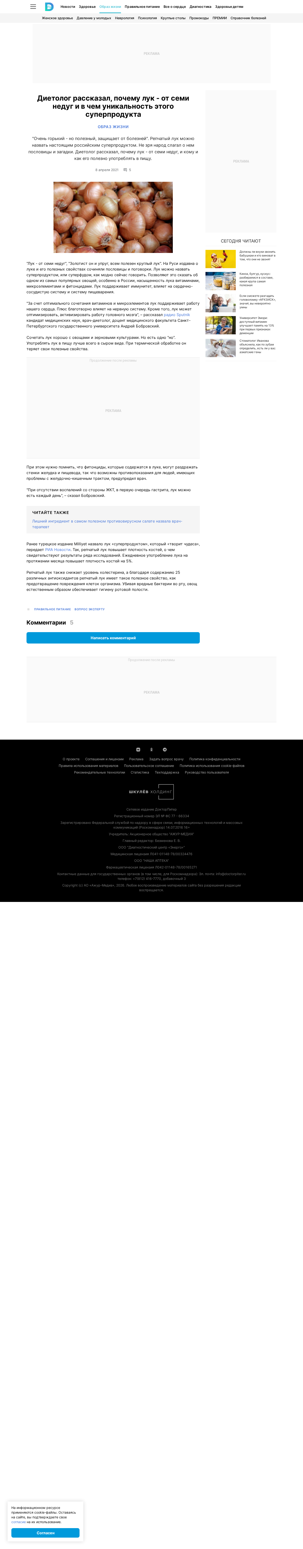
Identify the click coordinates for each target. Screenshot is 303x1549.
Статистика (140, 772)
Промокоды (199, 18)
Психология (147, 18)
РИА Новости (58, 549)
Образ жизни (110, 7)
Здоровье (87, 7)
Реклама (136, 759)
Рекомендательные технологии (99, 772)
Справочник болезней (248, 18)
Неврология (124, 18)
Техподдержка (167, 772)
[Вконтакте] (138, 749)
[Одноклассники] (151, 749)
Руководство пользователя (207, 772)
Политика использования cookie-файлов (212, 766)
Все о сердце (175, 7)
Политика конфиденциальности (214, 759)
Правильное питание (142, 7)
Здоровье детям (229, 7)
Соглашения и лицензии (104, 759)
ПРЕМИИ (220, 18)
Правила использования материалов (88, 766)
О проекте (71, 759)
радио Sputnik (177, 314)
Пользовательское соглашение (149, 766)
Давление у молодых (94, 18)
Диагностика (200, 7)
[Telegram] (165, 749)
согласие (18, 1522)
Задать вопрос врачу (166, 759)
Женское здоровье (57, 18)
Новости (68, 7)
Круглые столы (173, 18)
